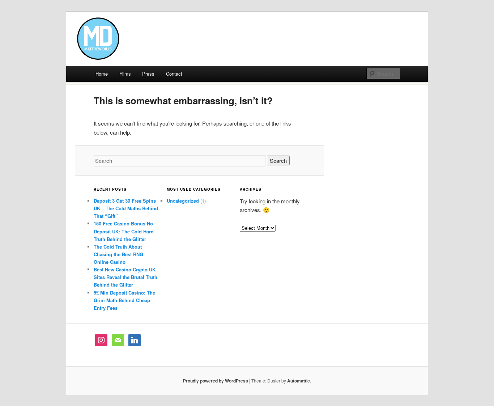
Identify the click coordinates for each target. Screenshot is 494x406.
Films (125, 73)
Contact (174, 73)
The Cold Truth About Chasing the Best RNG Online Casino (118, 254)
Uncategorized (183, 200)
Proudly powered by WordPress (215, 380)
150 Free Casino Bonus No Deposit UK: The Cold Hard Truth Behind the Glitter (124, 231)
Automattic (298, 380)
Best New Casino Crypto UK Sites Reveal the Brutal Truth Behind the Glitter (125, 277)
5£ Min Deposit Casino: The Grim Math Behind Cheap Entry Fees (124, 300)
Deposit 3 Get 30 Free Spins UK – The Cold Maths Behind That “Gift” (126, 208)
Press (148, 73)
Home (101, 73)
